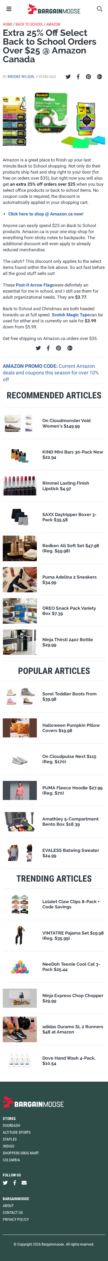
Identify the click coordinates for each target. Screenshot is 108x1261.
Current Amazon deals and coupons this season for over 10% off (51, 372)
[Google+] (99, 77)
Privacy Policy (16, 1219)
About (8, 1205)
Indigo (8, 1146)
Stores (9, 1118)
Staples (10, 1139)
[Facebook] (78, 77)
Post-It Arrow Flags (35, 285)
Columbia (11, 1160)
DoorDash (11, 1125)
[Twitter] (68, 77)
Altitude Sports (16, 1132)
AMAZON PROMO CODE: (31, 366)
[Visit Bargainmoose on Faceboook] (14, 1183)
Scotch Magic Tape (71, 314)
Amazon (53, 24)
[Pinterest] (88, 77)
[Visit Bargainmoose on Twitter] (5, 1183)
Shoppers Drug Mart (21, 1153)
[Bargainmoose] (54, 9)
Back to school (29, 24)
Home (7, 24)
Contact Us (13, 1212)
